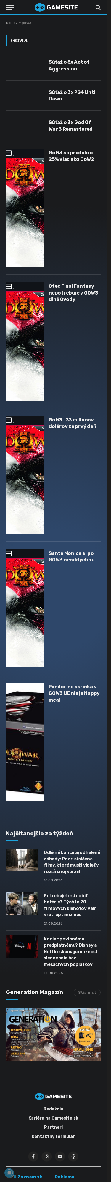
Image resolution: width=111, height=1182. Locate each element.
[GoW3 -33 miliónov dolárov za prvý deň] (25, 475)
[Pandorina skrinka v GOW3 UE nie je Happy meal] (25, 742)
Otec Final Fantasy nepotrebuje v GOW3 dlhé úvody (73, 292)
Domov (12, 23)
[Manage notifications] (9, 1173)
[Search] (97, 7)
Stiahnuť (87, 992)
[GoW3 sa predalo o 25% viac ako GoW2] (25, 208)
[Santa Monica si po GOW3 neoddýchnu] (25, 608)
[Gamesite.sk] (56, 7)
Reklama (64, 1177)
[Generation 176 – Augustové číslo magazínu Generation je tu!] (53, 1034)
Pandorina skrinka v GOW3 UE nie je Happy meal (74, 693)
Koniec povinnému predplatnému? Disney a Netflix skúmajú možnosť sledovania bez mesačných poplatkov (71, 951)
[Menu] (10, 7)
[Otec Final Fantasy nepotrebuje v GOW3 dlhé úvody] (25, 341)
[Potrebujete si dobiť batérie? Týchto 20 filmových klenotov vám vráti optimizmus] (22, 903)
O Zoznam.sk (27, 1177)
